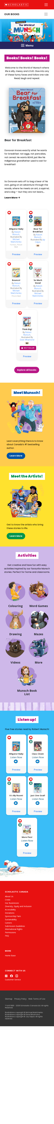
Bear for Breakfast (38, 230)
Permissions (10, 932)
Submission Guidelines (15, 926)
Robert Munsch (16, 233)
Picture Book (18, 245)
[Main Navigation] (46, 4)
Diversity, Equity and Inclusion (18, 906)
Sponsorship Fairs (13, 916)
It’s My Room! (16, 795)
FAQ (7, 935)
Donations (9, 913)
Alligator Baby (16, 228)
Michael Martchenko (16, 240)
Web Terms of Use (36, 999)
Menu (29, 45)
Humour (13, 244)
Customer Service (13, 979)
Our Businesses (12, 903)
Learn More (16, 455)
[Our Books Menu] (46, 14)
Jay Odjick (40, 240)
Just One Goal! (38, 795)
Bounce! (16, 280)
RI (27, 343)
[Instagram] (6, 976)
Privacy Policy (20, 999)
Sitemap (8, 999)
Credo (7, 899)
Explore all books (26, 370)
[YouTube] (17, 976)
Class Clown (38, 753)
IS (38, 245)
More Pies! (27, 837)
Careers (8, 922)
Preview (16, 254)
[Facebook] (11, 976)
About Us (9, 896)
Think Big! (27, 329)
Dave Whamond (27, 339)
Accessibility (10, 909)
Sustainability (11, 919)
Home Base (10, 955)
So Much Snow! (38, 281)
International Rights (13, 929)
